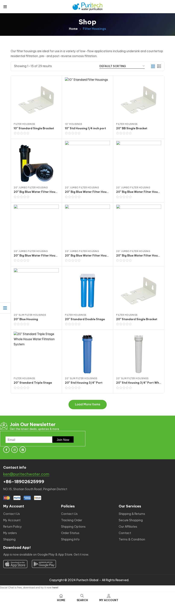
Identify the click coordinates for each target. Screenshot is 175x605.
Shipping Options (73, 527)
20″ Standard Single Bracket (136, 319)
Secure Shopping (131, 520)
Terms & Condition (132, 539)
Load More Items (87, 404)
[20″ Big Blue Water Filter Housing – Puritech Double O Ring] (138, 163)
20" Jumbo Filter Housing (31, 187)
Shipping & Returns (132, 514)
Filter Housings (24, 124)
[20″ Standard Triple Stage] (36, 354)
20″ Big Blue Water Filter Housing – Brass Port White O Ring (107, 191)
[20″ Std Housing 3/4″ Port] (87, 354)
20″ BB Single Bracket (131, 128)
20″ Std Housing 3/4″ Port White (139, 382)
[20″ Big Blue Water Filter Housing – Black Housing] (36, 163)
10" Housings (73, 124)
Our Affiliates (128, 527)
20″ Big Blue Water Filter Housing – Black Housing (49, 191)
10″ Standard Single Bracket (34, 128)
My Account (11, 520)
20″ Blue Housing (26, 319)
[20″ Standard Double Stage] (87, 290)
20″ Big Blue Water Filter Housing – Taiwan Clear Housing (106, 255)
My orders (10, 533)
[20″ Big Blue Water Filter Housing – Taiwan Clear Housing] (87, 227)
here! (55, 587)
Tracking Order (71, 520)
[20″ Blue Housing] (36, 290)
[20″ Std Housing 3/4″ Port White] (138, 354)
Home (73, 29)
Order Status (70, 533)
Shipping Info (70, 539)
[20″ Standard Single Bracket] (138, 290)
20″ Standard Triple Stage (33, 382)
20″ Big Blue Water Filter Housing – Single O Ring (49, 255)
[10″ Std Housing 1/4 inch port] (87, 99)
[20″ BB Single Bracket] (138, 99)
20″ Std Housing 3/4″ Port (83, 382)
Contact (125, 533)
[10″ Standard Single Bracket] (36, 99)
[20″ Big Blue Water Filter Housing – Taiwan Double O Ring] (138, 227)
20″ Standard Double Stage (85, 319)
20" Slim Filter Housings (30, 315)
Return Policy (12, 527)
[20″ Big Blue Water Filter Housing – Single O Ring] (36, 227)
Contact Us (11, 514)
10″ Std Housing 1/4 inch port (85, 128)
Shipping (9, 539)
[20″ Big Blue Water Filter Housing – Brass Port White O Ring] (87, 163)
